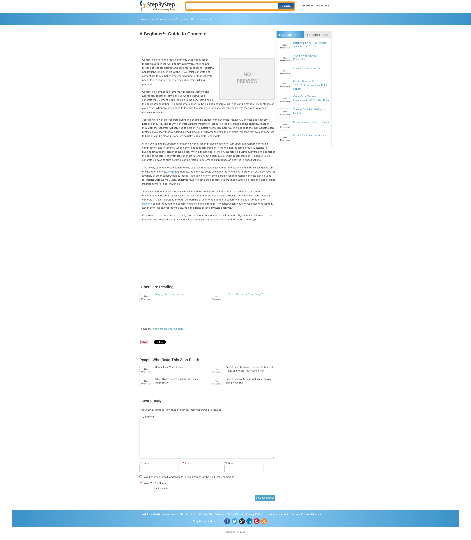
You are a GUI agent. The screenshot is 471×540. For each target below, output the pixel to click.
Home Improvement (161, 18)
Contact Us (205, 514)
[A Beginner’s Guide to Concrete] (247, 79)
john (154, 328)
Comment (148, 416)
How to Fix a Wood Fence (169, 367)
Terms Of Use (235, 514)
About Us (191, 514)
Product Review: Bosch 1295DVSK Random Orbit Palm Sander (310, 85)
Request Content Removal (306, 514)
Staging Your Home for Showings (310, 135)
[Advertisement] (206, 45)
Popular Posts (290, 35)
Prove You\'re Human (155, 483)
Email (188, 463)
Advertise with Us (173, 514)
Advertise (323, 5)
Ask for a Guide (151, 514)
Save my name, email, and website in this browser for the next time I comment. (188, 476)
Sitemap (219, 514)
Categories (307, 5)
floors (171, 171)
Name (146, 463)
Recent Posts (317, 35)
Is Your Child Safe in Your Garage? (244, 294)
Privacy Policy (254, 514)
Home (143, 18)
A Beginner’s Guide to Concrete (194, 18)
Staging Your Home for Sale (170, 294)
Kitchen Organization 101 (306, 68)
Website (229, 463)
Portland (147, 203)
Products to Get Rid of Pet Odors (311, 122)
